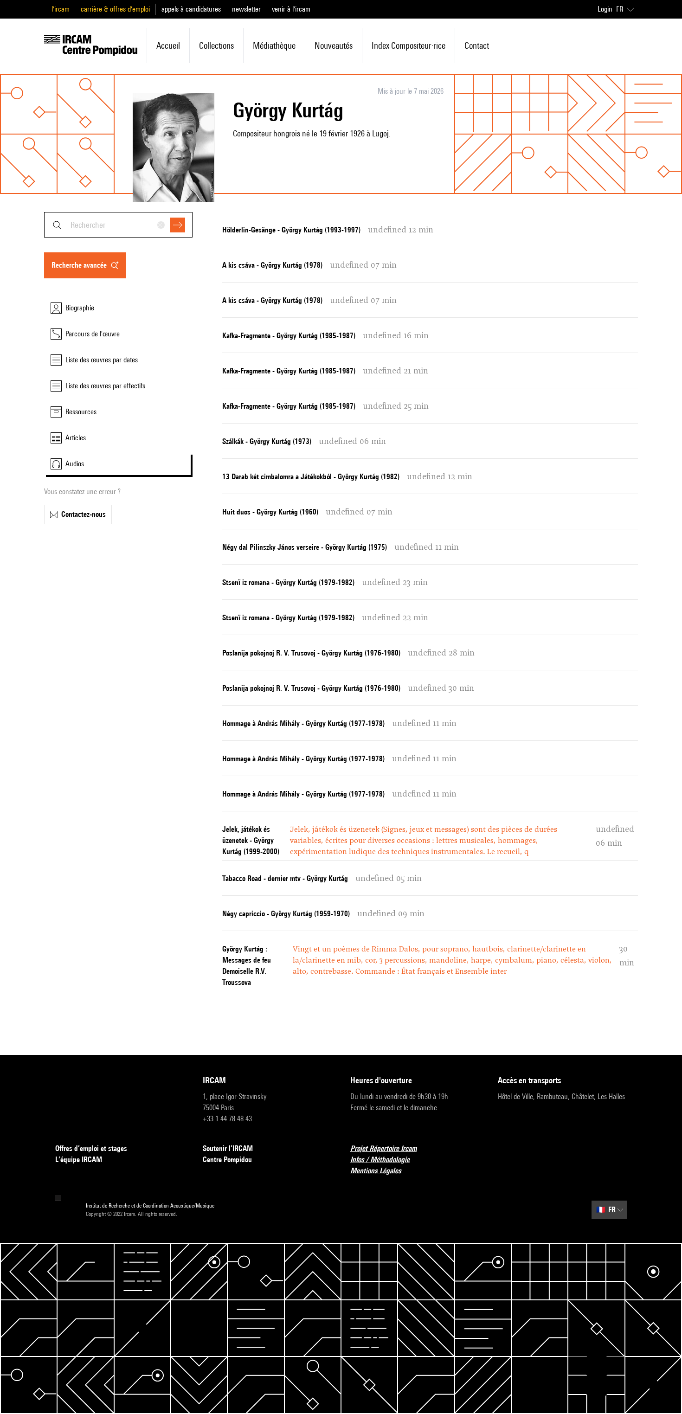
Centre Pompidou (227, 1159)
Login (605, 9)
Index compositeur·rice (408, 45)
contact (476, 45)
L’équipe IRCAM (78, 1159)
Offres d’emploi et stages (91, 1148)
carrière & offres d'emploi (115, 9)
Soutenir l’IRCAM (228, 1148)
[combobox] (118, 225)
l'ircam (60, 9)
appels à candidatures (191, 9)
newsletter (246, 9)
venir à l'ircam (291, 9)
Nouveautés (334, 45)
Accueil (168, 45)
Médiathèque (274, 45)
